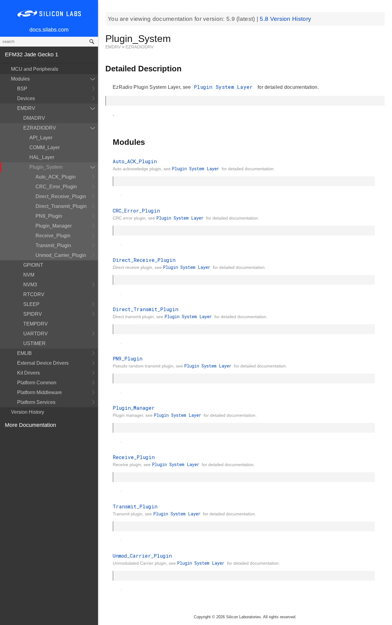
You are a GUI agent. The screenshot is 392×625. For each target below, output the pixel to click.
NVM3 (30, 284)
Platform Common (36, 382)
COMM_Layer (44, 147)
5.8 (265, 19)
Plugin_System (45, 167)
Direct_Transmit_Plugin (61, 206)
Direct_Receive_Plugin (61, 196)
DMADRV (34, 118)
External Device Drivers (43, 363)
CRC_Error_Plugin (56, 186)
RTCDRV (33, 294)
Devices (26, 98)
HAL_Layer (41, 157)
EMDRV (26, 108)
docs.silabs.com (49, 30)
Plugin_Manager (54, 225)
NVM (28, 274)
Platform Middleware (39, 392)
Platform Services (36, 402)
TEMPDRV (35, 323)
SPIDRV (32, 314)
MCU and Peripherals (34, 69)
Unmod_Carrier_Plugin (61, 255)
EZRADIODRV (39, 127)
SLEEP (31, 304)
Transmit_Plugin (53, 245)
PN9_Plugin (49, 216)
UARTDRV (35, 333)
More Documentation (30, 425)
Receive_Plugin (53, 235)
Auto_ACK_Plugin (56, 176)
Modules (20, 78)
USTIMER (34, 343)
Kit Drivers (28, 372)
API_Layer (40, 137)
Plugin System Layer (225, 87)
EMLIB (24, 353)
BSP (22, 88)
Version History (27, 412)
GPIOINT (33, 265)
